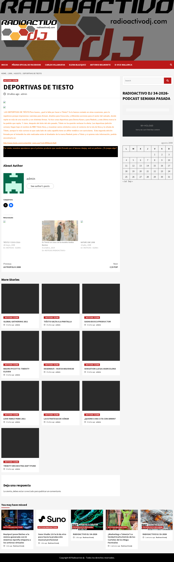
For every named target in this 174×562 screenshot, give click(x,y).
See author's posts (40, 186)
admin (24, 94)
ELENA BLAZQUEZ (77, 64)
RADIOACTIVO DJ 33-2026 (155, 534)
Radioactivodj (18, 546)
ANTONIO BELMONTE (100, 64)
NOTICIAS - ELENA (10, 80)
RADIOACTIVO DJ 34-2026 (85, 534)
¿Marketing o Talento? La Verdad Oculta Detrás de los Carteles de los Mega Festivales (121, 538)
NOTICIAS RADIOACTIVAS (13, 527)
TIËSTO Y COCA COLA (11, 242)
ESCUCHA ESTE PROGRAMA (83, 527)
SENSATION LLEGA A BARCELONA (100, 368)
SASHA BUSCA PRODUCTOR (97, 321)
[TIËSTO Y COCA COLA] (21, 230)
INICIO (4, 64)
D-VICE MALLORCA (123, 64)
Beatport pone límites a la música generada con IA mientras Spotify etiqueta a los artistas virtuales (17, 538)
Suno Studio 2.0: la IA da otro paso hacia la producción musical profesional (52, 537)
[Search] (171, 64)
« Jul (125, 181)
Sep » (130, 181)
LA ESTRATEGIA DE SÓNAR (56, 418)
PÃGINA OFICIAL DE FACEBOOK (26, 64)
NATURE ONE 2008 (88, 242)
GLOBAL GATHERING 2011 (15, 321)
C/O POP (114, 265)
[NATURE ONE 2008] (99, 230)
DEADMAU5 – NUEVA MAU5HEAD (59, 368)
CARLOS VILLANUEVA (55, 64)
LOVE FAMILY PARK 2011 (14, 418)
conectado (29, 491)
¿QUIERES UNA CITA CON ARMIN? (100, 418)
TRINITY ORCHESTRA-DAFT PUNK (19, 465)
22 (155, 171)
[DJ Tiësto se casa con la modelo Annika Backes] (60, 230)
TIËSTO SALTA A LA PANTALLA (58, 321)
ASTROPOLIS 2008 (12, 265)
